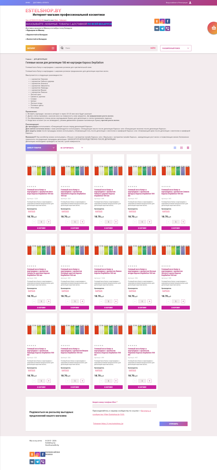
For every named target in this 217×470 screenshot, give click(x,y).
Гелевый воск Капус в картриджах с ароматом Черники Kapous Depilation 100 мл (141, 352)
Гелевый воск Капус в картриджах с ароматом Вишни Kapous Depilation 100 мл (74, 351)
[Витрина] (175, 147)
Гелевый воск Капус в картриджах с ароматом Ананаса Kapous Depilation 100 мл (107, 352)
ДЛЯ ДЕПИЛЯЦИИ (40, 59)
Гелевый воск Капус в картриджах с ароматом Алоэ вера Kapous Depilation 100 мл (40, 192)
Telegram (62, 20)
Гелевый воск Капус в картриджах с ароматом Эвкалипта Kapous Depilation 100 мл (73, 193)
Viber (56, 20)
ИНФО (28, 3)
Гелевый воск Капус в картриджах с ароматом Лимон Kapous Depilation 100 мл (108, 271)
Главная (29, 59)
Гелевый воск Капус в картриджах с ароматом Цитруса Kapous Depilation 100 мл (141, 193)
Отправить (173, 424)
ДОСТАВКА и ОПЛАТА (41, 3)
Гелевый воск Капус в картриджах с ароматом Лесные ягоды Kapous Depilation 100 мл (142, 271)
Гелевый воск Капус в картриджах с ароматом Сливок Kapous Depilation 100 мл (175, 192)
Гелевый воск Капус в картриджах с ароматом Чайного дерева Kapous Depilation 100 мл (104, 193)
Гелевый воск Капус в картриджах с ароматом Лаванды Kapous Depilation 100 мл (40, 352)
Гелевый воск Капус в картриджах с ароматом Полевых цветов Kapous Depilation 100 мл (71, 272)
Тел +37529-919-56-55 (34, 20)
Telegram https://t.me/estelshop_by (108, 423)
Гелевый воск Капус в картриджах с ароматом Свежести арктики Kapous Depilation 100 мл (38, 272)
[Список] (181, 147)
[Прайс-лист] (188, 147)
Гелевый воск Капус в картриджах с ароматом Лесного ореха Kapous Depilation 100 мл (172, 272)
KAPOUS (31, 211)
